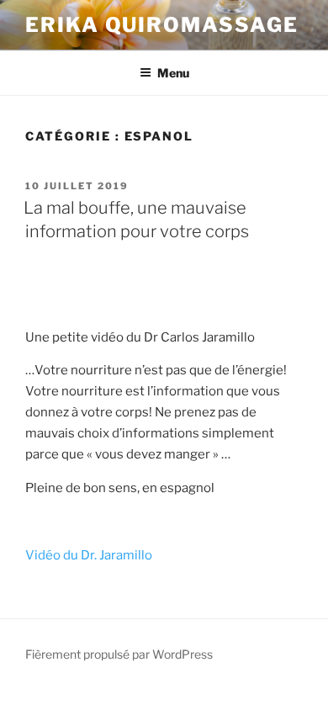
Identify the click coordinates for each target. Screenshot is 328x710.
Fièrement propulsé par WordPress (119, 654)
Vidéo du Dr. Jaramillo (88, 555)
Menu (173, 73)
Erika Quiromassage (162, 25)
